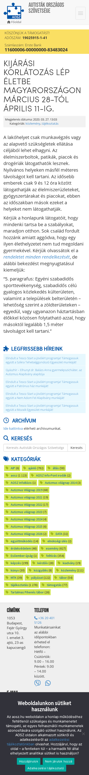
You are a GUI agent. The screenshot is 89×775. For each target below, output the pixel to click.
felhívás (51, 556)
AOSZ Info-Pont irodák (51, 475)
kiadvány (69, 563)
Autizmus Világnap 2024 (26, 519)
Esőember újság (22, 556)
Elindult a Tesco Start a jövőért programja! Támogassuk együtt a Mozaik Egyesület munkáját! (42, 408)
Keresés (77, 447)
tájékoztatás (50, 124)
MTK (13, 578)
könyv (15, 570)
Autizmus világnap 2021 (26, 497)
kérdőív (42, 563)
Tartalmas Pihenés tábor (27, 592)
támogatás (54, 585)
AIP (13, 468)
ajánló (32, 468)
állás (56, 468)
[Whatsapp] (48, 683)
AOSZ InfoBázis (21, 483)
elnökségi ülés (57, 541)
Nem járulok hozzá (58, 761)
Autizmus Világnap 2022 (26, 505)
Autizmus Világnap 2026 (26, 534)
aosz (14, 475)
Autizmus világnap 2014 (61, 483)
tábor (63, 578)
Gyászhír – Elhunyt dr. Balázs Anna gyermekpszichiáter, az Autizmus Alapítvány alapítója (44, 372)
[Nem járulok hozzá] (83, 733)
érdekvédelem (21, 548)
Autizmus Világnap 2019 (26, 490)
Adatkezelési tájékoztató (45, 768)
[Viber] (37, 683)
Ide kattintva (13, 428)
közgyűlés (41, 570)
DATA (59, 534)
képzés (16, 563)
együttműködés (22, 541)
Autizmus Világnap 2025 (26, 526)
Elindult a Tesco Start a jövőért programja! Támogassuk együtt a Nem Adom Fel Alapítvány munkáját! (42, 396)
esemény (52, 548)
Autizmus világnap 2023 (26, 512)
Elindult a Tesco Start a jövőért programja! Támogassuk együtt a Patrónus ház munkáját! (42, 384)
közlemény (33, 124)
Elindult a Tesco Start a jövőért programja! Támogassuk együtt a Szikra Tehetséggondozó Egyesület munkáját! (42, 360)
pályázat (37, 578)
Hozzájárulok (28, 761)
